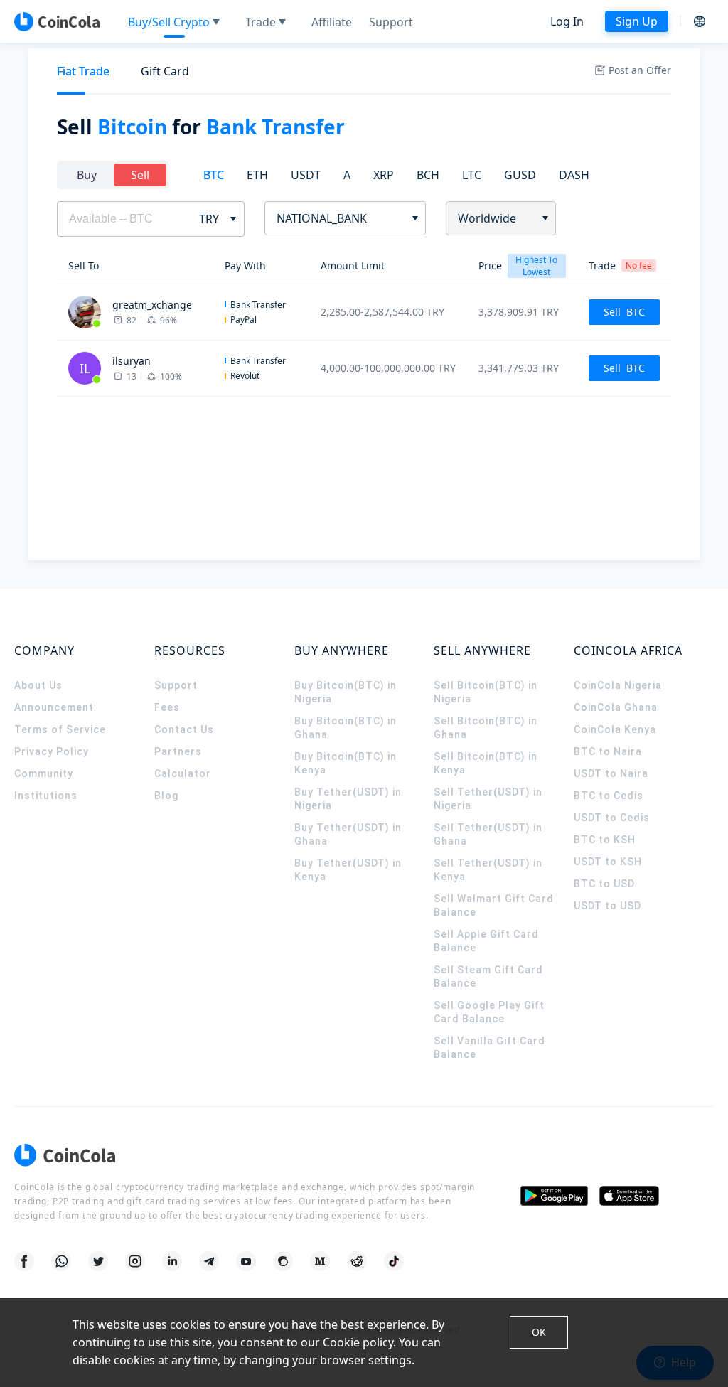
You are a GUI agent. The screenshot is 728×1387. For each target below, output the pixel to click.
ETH (257, 175)
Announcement (54, 707)
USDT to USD (607, 905)
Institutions (45, 795)
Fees (167, 707)
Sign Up (637, 21)
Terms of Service (60, 729)
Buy (87, 175)
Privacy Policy (51, 751)
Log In (567, 21)
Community (43, 773)
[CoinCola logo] (57, 21)
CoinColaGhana (616, 707)
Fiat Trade (83, 71)
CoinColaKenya (615, 729)
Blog (166, 795)
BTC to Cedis (608, 795)
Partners (178, 751)
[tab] (83, 71)
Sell (140, 175)
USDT (306, 175)
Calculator (182, 773)
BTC (213, 175)
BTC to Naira (608, 751)
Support (176, 685)
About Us (38, 685)
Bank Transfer (258, 305)
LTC (471, 175)
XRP (383, 175)
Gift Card (165, 71)
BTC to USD (604, 883)
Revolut (244, 376)
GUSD (520, 175)
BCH (428, 175)
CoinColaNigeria (618, 685)
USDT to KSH (608, 861)
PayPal (243, 320)
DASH (574, 175)
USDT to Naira (611, 773)
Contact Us (184, 729)
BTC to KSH (605, 839)
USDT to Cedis (612, 817)
